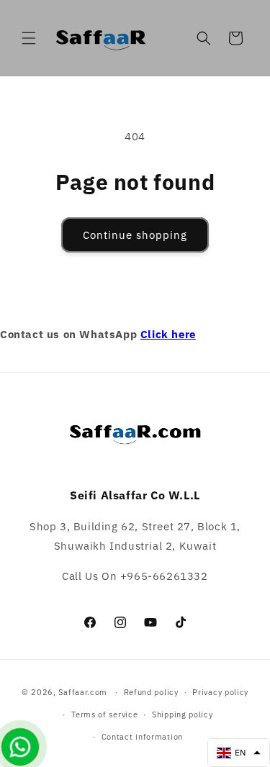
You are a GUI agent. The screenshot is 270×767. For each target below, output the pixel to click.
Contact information (142, 737)
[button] (29, 38)
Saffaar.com (82, 692)
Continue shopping (135, 235)
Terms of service (104, 714)
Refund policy (151, 692)
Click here (168, 334)
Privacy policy (220, 692)
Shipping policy (182, 714)
